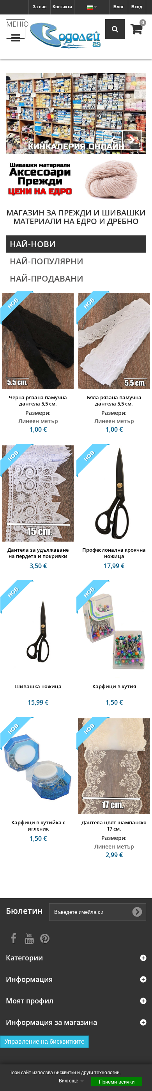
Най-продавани (46, 278)
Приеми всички (116, 1082)
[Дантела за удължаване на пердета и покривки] (38, 493)
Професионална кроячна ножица (114, 553)
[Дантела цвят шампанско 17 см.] (114, 766)
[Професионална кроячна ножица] (114, 493)
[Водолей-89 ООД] (65, 36)
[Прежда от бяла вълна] (112, 179)
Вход (136, 6)
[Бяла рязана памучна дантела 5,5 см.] (114, 341)
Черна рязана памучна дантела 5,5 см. (38, 400)
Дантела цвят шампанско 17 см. (114, 825)
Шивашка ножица (38, 686)
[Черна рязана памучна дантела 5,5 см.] (38, 341)
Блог (118, 6)
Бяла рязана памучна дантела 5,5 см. (114, 400)
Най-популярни (46, 261)
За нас (39, 6)
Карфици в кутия (114, 686)
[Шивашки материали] (76, 113)
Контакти (62, 6)
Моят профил (29, 1000)
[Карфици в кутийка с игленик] (38, 766)
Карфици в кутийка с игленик (38, 825)
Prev (113, 140)
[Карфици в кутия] (114, 630)
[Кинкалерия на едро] (40, 179)
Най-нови (33, 244)
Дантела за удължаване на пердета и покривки (38, 553)
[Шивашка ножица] (38, 630)
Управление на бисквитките (44, 1041)
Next (132, 140)
